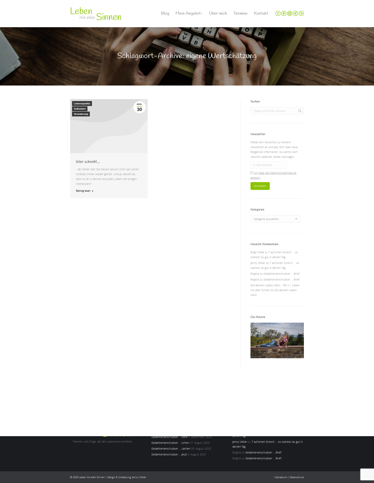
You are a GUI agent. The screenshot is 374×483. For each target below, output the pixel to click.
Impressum (280, 477)
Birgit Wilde (257, 252)
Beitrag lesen (83, 190)
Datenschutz (297, 477)
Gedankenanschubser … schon (170, 443)
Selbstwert (80, 108)
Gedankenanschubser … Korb (169, 437)
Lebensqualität (82, 103)
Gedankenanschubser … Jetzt (169, 454)
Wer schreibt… (88, 161)
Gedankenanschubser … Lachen (170, 448)
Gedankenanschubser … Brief (281, 273)
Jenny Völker (258, 263)
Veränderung (81, 114)
